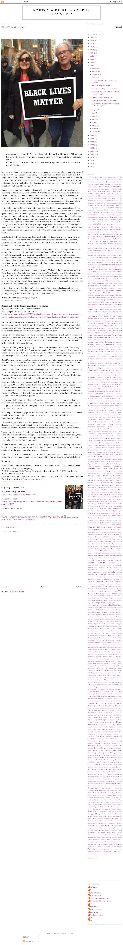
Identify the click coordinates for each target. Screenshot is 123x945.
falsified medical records (107, 232)
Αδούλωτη (107, 351)
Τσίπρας (113, 807)
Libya (96, 269)
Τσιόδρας (102, 807)
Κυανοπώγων (111, 607)
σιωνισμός (97, 764)
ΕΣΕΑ (114, 539)
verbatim (106, 335)
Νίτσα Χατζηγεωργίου (94, 684)
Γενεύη (94, 431)
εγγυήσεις (118, 492)
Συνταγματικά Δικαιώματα (98, 790)
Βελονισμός (118, 419)
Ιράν (111, 565)
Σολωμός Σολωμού (109, 767)
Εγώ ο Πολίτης (97, 494)
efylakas (112, 222)
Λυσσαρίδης (91, 640)
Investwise (90, 255)
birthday (119, 194)
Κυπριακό (99, 610)
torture (112, 321)
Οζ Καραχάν (106, 691)
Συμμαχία (113, 783)
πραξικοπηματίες (103, 741)
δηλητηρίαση (102, 461)
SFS (89, 307)
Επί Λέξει (113, 530)
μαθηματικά (91, 642)
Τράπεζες (108, 802)
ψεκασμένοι (98, 851)
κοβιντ (120, 593)
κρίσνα (105, 607)
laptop (93, 267)
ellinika (97, 224)
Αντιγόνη (119, 382)
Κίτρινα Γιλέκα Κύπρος (96, 593)
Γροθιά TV (98, 457)
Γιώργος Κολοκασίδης (94, 447)
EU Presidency (112, 229)
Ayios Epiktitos (113, 189)
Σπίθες (114, 772)
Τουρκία (107, 800)
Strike (97, 316)
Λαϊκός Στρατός (103, 626)
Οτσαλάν (119, 701)
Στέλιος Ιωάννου (111, 776)
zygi (114, 342)
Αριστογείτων (105, 405)
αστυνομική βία (101, 410)
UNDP (111, 326)
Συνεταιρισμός (106, 788)
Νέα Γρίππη (118, 670)
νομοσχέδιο (104, 687)
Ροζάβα (90, 757)
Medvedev (90, 274)
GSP (108, 241)
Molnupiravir (91, 279)
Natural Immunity (117, 281)
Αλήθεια (100, 363)
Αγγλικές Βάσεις (93, 347)
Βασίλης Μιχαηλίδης (106, 419)
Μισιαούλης (91, 661)
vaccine (97, 333)
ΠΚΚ (97, 727)
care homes (101, 198)
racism (106, 295)
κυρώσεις (90, 617)
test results (119, 318)
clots (95, 205)
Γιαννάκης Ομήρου (106, 436)
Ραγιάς (95, 750)
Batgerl (109, 191)
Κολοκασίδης (91, 598)
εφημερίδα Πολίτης (98, 546)
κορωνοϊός (100, 602)
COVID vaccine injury (97, 210)
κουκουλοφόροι (92, 605)
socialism (13, 519)
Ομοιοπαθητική (103, 696)
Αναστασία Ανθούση (114, 368)
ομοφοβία (119, 696)
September (96, 74)
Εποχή (100, 534)
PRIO (109, 293)
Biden (101, 194)
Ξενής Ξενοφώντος (99, 689)
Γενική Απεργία (102, 431)
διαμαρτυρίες (110, 471)
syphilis (102, 318)
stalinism (90, 314)
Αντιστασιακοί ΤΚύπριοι (96, 389)
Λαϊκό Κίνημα (92, 626)
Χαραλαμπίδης (92, 837)
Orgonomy (105, 285)
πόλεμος (104, 729)
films (107, 234)
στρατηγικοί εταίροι (93, 781)
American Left (109, 184)
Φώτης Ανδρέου (112, 832)
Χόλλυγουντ (112, 842)
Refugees (90, 297)
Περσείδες (96, 722)
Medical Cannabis (106, 271)
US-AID (114, 330)
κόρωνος (119, 603)
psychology (91, 295)
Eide (120, 222)
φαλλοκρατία (117, 816)
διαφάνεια (110, 473)
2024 (92, 43)
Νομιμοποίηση (92, 687)
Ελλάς (96, 506)
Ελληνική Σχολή (93, 508)
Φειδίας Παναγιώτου (95, 821)
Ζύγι (113, 548)
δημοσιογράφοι (107, 466)
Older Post (79, 587)
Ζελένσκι (103, 548)
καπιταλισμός (100, 577)
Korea (106, 262)
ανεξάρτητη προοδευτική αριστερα (99, 377)
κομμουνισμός (109, 600)
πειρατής (94, 720)
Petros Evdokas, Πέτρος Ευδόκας (100, 898)
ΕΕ (107, 494)
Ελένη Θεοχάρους (93, 504)
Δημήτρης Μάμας (93, 464)
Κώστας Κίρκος (93, 621)
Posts (28, 937)
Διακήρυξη (91, 471)
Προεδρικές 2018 (116, 743)
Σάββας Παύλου (116, 757)
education (106, 222)
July (93, 113)
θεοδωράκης (112, 558)
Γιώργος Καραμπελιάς (114, 445)
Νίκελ (97, 677)
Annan (105, 186)
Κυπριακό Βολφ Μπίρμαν (113, 610)
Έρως (101, 539)
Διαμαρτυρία (99, 471)
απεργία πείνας (93, 398)
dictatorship (106, 217)
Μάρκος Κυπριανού (99, 649)
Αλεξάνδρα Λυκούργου (115, 358)
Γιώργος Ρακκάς (112, 450)
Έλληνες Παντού (108, 506)
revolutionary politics (102, 300)
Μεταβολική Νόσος (100, 654)
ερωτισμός (108, 539)
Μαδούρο (119, 640)
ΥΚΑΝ (90, 811)
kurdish (104, 264)
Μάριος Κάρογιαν (101, 647)
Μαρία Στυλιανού (109, 645)
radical (116, 295)
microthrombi (118, 274)
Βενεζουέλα (91, 422)
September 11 (94, 304)
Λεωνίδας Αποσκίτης (94, 633)
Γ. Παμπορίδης (102, 429)
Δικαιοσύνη (118, 478)
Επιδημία (91, 532)
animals (101, 186)
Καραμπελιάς (92, 579)
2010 (92, 154)
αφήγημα (113, 415)
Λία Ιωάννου (106, 633)
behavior (119, 191)
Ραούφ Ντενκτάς (105, 750)
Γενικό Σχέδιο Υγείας (115, 431)
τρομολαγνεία (107, 804)
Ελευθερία (111, 504)
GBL (120, 236)
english (49, 518)
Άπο (101, 398)
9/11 (120, 180)
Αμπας (120, 365)
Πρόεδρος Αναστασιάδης (113, 746)
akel (107, 182)
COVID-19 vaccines (116, 210)
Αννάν (114, 379)
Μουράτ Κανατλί (116, 663)
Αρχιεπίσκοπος (112, 408)
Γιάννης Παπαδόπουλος (109, 440)
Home (42, 587)
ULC (105, 326)
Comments (30, 941)
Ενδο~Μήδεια (109, 518)
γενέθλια (113, 429)
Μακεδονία (105, 642)
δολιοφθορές (118, 487)
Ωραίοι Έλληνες (115, 851)
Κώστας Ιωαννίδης (116, 619)
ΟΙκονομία (106, 694)
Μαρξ (107, 649)
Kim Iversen (115, 260)
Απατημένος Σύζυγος (114, 393)
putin (102, 295)
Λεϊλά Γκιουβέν (105, 628)
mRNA (113, 279)
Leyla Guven (118, 267)
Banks (94, 191)
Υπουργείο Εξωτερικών (95, 814)
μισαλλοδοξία (118, 659)
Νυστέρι (90, 689)
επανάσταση (101, 527)
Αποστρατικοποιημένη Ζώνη (102, 401)
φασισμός (115, 818)
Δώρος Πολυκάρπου (98, 492)
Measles (99, 271)
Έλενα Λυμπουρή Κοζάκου (113, 501)
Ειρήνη (106, 499)
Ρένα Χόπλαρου (111, 753)
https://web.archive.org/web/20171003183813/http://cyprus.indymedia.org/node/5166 (32, 503)
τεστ (101, 797)
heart (101, 243)
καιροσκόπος (96, 572)
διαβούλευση (108, 468)
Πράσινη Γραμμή (116, 741)
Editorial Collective (98, 222)
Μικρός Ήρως (109, 659)
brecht (104, 196)
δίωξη (107, 487)
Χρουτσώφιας (103, 849)
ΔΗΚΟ (96, 461)
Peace (120, 288)
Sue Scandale (104, 316)
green (104, 241)
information (91, 253)
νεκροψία (115, 673)
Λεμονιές (96, 631)
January (95, 132)
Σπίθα (109, 772)
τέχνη (105, 797)
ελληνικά (118, 506)
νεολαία (99, 675)
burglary (109, 196)
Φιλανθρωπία (92, 823)
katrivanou (98, 260)
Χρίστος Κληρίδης (104, 846)
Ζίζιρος (108, 548)
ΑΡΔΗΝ (90, 403)
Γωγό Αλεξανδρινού (110, 457)
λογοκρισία (104, 635)
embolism (104, 225)
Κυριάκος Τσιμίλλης (115, 614)
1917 (14, 518)
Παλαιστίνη (109, 706)
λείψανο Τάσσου (116, 628)
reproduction (101, 297)
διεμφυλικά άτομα (94, 478)
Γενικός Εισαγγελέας (94, 433)
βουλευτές (119, 424)
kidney (109, 260)
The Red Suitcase (98, 321)
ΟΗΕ (111, 691)
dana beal (94, 215)
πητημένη (90, 727)
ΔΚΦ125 (112, 487)
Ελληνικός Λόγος (106, 508)
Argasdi (93, 189)
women (115, 340)
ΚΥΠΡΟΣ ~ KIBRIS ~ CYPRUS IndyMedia (61, 12)
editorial (90, 222)
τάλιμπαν (96, 795)
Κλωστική (114, 593)
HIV (103, 246)
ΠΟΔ (94, 729)
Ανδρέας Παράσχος (102, 375)
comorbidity (91, 208)
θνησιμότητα (101, 560)
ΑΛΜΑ (110, 363)
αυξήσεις (104, 412)
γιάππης (96, 443)
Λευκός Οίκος (110, 631)
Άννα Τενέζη (107, 379)
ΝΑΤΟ (98, 670)
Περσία (102, 722)
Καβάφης (91, 570)
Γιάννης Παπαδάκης (94, 440)
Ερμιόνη (97, 537)
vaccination (91, 333)
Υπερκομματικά (102, 811)
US (96, 330)
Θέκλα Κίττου (103, 558)
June (94, 116)
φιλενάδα (112, 823)
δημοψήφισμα (117, 466)
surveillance (113, 316)
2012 (92, 148)
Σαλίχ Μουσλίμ (103, 760)
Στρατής (102, 781)
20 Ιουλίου (91, 180)
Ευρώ (89, 544)
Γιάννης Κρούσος (117, 436)
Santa (96, 302)
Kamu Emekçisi (113, 257)
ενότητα (101, 520)
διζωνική (107, 478)
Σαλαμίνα (91, 760)
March (94, 125)
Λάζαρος (119, 624)
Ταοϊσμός (109, 795)
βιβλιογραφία (108, 422)
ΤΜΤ (112, 797)
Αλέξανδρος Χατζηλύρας (102, 361)
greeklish (98, 241)
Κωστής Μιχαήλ (104, 624)
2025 (92, 40)
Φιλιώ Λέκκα (100, 825)
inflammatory (118, 250)
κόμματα (90, 600)
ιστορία (90, 567)
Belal (90, 890)
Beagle (114, 191)
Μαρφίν (119, 649)
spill (110, 311)
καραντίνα (100, 579)
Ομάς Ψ (96, 696)
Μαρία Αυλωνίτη (94, 645)
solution (107, 309)
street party (91, 316)
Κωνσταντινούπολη (93, 619)
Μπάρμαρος (91, 666)
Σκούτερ (90, 767)
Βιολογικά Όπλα (117, 422)
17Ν (109, 177)
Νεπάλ (114, 675)
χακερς (114, 835)
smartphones (106, 307)
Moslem (103, 279)
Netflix (90, 283)
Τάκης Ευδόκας (117, 793)
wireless (110, 340)
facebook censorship (93, 232)
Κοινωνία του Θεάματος (95, 595)
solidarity (90, 309)
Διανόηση (119, 471)
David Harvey (100, 215)
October (95, 71)
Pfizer (103, 290)
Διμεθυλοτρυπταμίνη (94, 485)
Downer (93, 219)
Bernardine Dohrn (28, 518)
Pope (105, 293)
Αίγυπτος (91, 354)
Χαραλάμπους (101, 837)
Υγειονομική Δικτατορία (101, 809)
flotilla (117, 234)
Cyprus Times (113, 212)
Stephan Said (114, 314)
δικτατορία (118, 483)
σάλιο (96, 760)
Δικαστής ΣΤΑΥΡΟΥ (109, 480)
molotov (97, 279)
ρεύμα (97, 755)
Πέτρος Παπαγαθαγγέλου (103, 725)
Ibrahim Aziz (106, 248)
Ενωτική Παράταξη (110, 522)
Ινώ (109, 565)
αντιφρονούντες (111, 389)
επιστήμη (103, 532)
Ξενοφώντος (111, 689)
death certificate (112, 215)
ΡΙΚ (104, 755)
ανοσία (119, 379)
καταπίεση (119, 581)
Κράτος (96, 607)
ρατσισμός (117, 750)
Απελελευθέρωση (94, 396)
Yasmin (96, 342)
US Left (109, 330)
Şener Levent (118, 302)
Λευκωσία (118, 631)
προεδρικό (91, 745)
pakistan (98, 288)
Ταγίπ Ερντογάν (106, 793)
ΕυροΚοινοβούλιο (117, 541)
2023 (92, 47)
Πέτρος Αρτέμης (109, 722)
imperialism (97, 250)
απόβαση (106, 398)
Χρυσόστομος (111, 849)
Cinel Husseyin (92, 203)
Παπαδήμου (113, 710)
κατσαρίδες (112, 586)
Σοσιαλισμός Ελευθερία (115, 769)
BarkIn (104, 191)
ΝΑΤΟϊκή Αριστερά (106, 670)
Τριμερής (91, 804)
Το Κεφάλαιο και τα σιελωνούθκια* (104, 100)
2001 (92, 167)
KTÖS (99, 264)
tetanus (90, 321)
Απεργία (119, 396)
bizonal (90, 196)
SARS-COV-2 (102, 302)
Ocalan (120, 283)
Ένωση (120, 520)
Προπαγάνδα (98, 748)
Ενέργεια (90, 520)
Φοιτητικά (106, 828)
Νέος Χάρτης (107, 675)
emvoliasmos (96, 227)
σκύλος (101, 767)
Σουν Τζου (101, 772)
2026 (92, 37)
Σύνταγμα (119, 788)
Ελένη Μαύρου (103, 504)
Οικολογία (91, 694)
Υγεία (89, 809)
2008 (92, 160)
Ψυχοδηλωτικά (106, 851)
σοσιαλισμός (102, 769)
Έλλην (101, 506)
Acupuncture (91, 182)
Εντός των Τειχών (111, 520)
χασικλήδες (96, 839)
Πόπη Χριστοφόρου (100, 739)
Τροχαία (114, 804)
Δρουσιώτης (91, 490)
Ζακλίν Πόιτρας (116, 546)
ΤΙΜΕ (108, 797)
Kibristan (104, 260)
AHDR (101, 182)
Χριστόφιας (93, 849)
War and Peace (117, 335)
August (94, 110)
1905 (9, 518)
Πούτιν (112, 739)
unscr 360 (119, 328)
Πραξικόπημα (92, 741)
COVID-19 (107, 210)
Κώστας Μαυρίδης (116, 621)
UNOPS (108, 328)
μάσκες (95, 652)
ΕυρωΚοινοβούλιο (106, 544)
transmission (118, 321)
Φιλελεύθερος (102, 823)
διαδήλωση (118, 468)
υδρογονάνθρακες (116, 809)
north (110, 283)
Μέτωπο (98, 656)
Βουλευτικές (91, 426)
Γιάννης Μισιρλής (116, 438)
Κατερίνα (119, 584)
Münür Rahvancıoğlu (93, 281)
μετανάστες (109, 654)
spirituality (115, 311)
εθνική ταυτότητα (106, 497)
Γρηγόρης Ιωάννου (101, 454)
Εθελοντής (111, 494)
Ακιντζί (98, 356)
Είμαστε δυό (95, 499)
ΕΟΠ (89, 527)
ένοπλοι (96, 520)
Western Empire (105, 337)
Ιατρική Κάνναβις (97, 562)
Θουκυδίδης (110, 560)
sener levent (110, 302)
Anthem (110, 186)
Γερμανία (109, 433)
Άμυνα (90, 368)
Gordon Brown (117, 239)
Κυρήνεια (111, 612)
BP (99, 196)
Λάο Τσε (96, 628)
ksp (114, 262)
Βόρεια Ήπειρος (108, 424)
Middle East (98, 276)
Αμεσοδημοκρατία (102, 365)
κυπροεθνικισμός (94, 612)
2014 (92, 142)
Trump (95, 323)
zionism (110, 342)
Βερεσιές (98, 422)
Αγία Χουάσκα (103, 347)
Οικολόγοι (99, 694)
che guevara (99, 200)
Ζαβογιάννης (107, 546)
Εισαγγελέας (112, 499)
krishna (111, 262)
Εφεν (120, 544)
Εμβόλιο (90, 513)
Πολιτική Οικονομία (94, 731)
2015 (92, 138)
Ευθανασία (108, 541)
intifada (120, 253)
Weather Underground (27, 519)
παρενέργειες (92, 715)
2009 (92, 157)
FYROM (98, 236)
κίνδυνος (119, 588)
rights (115, 300)
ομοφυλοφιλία (92, 698)
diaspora (101, 217)
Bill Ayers (41, 518)
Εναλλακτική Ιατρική (115, 515)
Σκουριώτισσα (118, 764)
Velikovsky (100, 335)
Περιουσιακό (113, 720)
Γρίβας (111, 454)
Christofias (107, 200)
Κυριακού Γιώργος (95, 909)
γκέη (103, 452)
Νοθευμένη (104, 684)
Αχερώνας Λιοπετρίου (94, 417)
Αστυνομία (91, 410)
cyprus (97, 212)
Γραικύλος (91, 454)
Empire (90, 227)
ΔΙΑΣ (103, 473)
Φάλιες (110, 816)
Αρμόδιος (90, 408)
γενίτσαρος (103, 433)
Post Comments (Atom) (17, 591)
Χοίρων (106, 842)
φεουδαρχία (118, 821)
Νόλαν (109, 684)
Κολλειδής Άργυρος (116, 595)
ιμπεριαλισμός (93, 565)
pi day (99, 293)
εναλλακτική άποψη (101, 515)
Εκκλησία (91, 501)
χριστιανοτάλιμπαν (115, 844)
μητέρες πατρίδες (108, 656)
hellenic (105, 243)
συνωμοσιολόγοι (112, 790)
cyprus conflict (104, 212)
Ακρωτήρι (118, 356)
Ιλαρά (120, 562)
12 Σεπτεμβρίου (93, 177)
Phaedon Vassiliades (115, 290)
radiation (111, 295)
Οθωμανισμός (117, 691)
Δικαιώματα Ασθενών (95, 480)
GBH (117, 236)
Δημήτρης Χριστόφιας (108, 464)
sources (112, 309)
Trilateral (90, 323)
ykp (106, 342)
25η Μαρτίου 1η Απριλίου (102, 180)
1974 (120, 177)
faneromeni (118, 232)
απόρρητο (90, 401)
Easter (106, 219)
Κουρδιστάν (113, 605)
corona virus (110, 208)
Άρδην (96, 403)
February (95, 128)
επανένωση (98, 530)
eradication (91, 229)
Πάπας (120, 710)
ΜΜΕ (94, 663)
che (95, 200)
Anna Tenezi (93, 887)
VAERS (95, 335)
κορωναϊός (91, 603)
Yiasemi (101, 342)
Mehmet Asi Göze (100, 274)
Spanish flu (95, 311)
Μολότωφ (107, 663)
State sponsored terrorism (99, 314)
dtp (100, 219)
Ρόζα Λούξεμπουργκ (116, 755)
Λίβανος (114, 633)
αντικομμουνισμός (93, 384)
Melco (108, 274)
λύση (120, 638)
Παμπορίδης (96, 708)
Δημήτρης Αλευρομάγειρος (114, 461)
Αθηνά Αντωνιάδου (116, 351)
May (94, 119)
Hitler (99, 246)
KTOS (95, 264)
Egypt (116, 222)
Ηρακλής (90, 553)
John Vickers (95, 257)
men (112, 274)
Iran (95, 255)
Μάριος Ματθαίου (112, 647)
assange (103, 189)
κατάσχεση (110, 584)
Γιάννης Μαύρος (105, 438)
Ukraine (102, 326)
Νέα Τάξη (98, 673)
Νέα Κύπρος (92, 673)
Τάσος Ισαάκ (117, 795)
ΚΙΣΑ (120, 591)
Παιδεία (101, 706)
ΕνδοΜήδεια (118, 518)
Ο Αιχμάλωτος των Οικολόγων (102, 97)
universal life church (99, 328)
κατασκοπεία (92, 584)
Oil (100, 285)
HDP (120, 241)
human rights (113, 246)
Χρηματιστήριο (92, 844)
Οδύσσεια (98, 691)
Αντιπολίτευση (117, 384)
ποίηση (99, 729)
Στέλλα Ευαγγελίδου (104, 779)
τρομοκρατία (98, 804)
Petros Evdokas (59, 518)
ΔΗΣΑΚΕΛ (91, 468)
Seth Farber (119, 304)
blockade (95, 196)
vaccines (90, 335)
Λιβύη (120, 633)
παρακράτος (92, 713)
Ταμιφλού (102, 795)
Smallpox (99, 307)
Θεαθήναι (109, 555)
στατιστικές (91, 776)
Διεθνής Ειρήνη (108, 475)
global (110, 239)
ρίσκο (107, 755)
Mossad (108, 279)
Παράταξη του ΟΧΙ (102, 713)
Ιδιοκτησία (112, 562)
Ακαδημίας (107, 354)
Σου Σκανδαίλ (92, 772)
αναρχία (99, 368)
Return (120, 297)
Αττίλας (98, 412)
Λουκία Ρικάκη (103, 638)
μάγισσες (104, 640)
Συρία (120, 790)
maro (90, 920)
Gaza (114, 236)
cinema (99, 203)
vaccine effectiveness (106, 333)
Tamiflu (107, 318)
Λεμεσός (90, 631)
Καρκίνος (119, 579)
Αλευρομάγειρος (92, 363)
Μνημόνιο (100, 663)
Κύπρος (104, 612)
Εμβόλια (109, 511)
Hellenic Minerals (93, 246)
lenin (106, 267)
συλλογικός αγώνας (93, 783)
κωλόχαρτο (99, 617)
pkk (103, 293)
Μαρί (120, 642)
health (96, 243)
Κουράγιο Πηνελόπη (102, 605)
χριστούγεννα (117, 846)
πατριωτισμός (97, 717)
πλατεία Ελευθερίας (106, 727)
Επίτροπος (90, 534)
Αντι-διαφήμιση (111, 382)
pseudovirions (118, 293)
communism (118, 205)
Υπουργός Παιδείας (109, 814)
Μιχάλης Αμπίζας (111, 661)
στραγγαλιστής (117, 779)
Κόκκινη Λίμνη (106, 595)
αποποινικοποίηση (116, 398)
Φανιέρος (100, 818)
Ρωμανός (96, 757)
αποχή (114, 401)
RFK (111, 300)
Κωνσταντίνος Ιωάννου (113, 617)
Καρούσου (109, 581)
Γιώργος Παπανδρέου (101, 450)
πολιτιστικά (92, 734)
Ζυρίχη (118, 548)
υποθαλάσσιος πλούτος (115, 811)
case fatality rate (109, 198)
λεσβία (102, 631)
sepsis (89, 304)
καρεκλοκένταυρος (109, 579)
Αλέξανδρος (91, 361)
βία (102, 422)
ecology (114, 219)
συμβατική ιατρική (104, 783)
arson (96, 189)
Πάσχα (90, 717)
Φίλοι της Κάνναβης (113, 825)
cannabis (114, 196)
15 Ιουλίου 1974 (103, 177)
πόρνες (108, 739)
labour (117, 264)
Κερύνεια (118, 586)
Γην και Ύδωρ (97, 436)
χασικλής (103, 839)
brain (101, 196)
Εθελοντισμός (97, 497)
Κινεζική (90, 591)
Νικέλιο (102, 677)
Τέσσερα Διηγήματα (94, 797)
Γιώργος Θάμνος (110, 443)
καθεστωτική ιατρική (104, 570)
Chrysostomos (114, 200)
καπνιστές (118, 577)
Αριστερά (97, 405)
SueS (90, 904)
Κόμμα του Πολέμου (115, 598)
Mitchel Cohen (112, 276)
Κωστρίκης (112, 624)
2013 (92, 145)
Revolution (90, 300)
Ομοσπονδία (112, 696)
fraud (89, 236)
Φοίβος (91, 918)
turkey (112, 323)
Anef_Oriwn (95, 186)
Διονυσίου (105, 485)
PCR (116, 288)
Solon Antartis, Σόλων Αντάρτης (100, 901)
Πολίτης (119, 729)
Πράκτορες (118, 739)
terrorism (112, 318)
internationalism (106, 253)
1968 (18, 518)
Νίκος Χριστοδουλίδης (115, 682)
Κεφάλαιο (91, 588)
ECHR (110, 219)
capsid (95, 198)
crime (89, 212)
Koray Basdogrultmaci (98, 262)
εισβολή (119, 499)
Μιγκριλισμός (91, 659)
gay (111, 236)
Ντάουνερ (112, 687)
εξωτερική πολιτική (94, 525)
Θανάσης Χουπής (116, 553)
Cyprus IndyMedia (95, 893)
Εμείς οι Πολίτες (98, 513)
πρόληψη (90, 748)
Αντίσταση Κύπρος (116, 387)
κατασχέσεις (101, 584)
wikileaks (104, 340)
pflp (107, 290)
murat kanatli (103, 281)
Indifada (104, 250)
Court (89, 210)
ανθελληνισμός (117, 377)
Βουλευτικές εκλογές (105, 426)
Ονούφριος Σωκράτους (105, 698)
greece (90, 241)
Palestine (104, 288)
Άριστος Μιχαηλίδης (116, 405)
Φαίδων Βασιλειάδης (100, 816)
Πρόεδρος (100, 746)
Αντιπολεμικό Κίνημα (105, 384)
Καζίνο (96, 570)
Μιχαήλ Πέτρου (100, 661)
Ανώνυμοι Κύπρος (100, 391)
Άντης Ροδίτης (100, 382)
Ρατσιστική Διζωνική (96, 753)
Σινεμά (90, 764)
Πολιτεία (113, 729)
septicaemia (112, 304)
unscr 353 (113, 328)
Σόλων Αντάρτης (95, 912)
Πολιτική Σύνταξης (107, 731)
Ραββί (89, 750)
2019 (92, 59)
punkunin (97, 295)
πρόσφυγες (114, 748)
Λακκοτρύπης (114, 626)
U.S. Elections (95, 326)
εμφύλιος (91, 515)
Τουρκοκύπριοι (115, 800)
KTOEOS (119, 262)
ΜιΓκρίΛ (119, 656)
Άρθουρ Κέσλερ (104, 403)
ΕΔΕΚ (104, 494)
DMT (89, 219)
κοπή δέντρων (118, 600)
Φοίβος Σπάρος (98, 828)
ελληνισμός (117, 508)
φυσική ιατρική (101, 832)
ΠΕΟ (99, 720)
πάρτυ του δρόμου (115, 715)
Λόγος (120, 635)
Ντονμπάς (119, 687)
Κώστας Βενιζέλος (105, 619)
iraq (98, 255)
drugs (97, 219)
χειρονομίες (99, 842)
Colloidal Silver (101, 205)
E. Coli (103, 219)
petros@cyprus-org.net (27, 297)
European (119, 229)
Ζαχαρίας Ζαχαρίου (94, 548)
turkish (116, 323)
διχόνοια (98, 487)
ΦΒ (121, 818)
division (120, 217)
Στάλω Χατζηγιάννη (115, 774)
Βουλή (116, 426)
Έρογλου (114, 537)
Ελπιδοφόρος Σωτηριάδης (96, 511)
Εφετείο (90, 546)
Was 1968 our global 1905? (13, 27)
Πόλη (109, 729)
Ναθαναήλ (100, 668)
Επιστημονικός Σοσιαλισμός (114, 532)
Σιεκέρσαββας (118, 762)
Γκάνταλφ (99, 452)
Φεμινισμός (108, 821)
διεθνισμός (119, 475)
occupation (91, 285)
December (95, 68)
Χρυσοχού (119, 849)
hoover (107, 246)
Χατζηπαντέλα (117, 839)
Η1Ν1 (101, 551)
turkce (107, 323)
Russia (120, 300)
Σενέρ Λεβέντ (102, 762)
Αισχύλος (98, 354)
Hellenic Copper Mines (115, 243)
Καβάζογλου (118, 567)
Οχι (97, 703)
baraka (99, 191)
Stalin (120, 311)
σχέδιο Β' (91, 793)
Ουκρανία (91, 703)
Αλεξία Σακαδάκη (116, 361)
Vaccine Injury (117, 333)
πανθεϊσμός (118, 708)
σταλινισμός (102, 774)
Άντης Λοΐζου (92, 382)
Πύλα (120, 748)
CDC (115, 198)
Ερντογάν (106, 537)
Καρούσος (100, 581)
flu (121, 234)
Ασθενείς (119, 408)
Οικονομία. (114, 694)
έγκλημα (90, 494)
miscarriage (105, 276)
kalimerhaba (105, 257)
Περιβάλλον (105, 720)
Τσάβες (119, 804)
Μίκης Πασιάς (100, 659)
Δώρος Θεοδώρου (112, 490)
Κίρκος (116, 591)
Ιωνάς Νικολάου (99, 567)
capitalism (90, 198)
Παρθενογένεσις (102, 715)
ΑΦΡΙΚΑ (119, 415)
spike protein (105, 311)
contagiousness (102, 208)
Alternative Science (98, 184)
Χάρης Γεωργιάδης (111, 837)
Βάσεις (114, 417)
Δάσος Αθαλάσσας (102, 459)
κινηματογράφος (108, 591)
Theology (107, 321)
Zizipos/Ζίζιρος (94, 906)
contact (96, 208)
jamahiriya (113, 255)
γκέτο (107, 452)
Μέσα (105, 652)
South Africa (118, 309)
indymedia (111, 250)
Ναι (106, 668)
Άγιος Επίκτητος (100, 349)
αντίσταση (105, 387)
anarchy (116, 184)
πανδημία (103, 708)
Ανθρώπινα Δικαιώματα (95, 379)
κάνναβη (111, 572)
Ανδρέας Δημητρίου (116, 370)
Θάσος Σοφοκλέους (100, 555)
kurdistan (109, 264)
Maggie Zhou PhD (95, 895)
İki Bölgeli (114, 248)
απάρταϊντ (99, 393)
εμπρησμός (106, 513)
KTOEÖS (90, 264)
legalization (100, 267)
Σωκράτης (97, 793)
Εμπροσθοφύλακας (116, 513)
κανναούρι (111, 574)
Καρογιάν (91, 581)
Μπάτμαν (98, 666)
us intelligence (102, 330)
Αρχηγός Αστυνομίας (100, 408)
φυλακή (119, 828)
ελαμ (103, 501)
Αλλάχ (106, 363)
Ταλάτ (90, 795)
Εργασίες (104, 534)
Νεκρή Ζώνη (105, 673)
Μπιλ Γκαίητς (105, 666)
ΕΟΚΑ (103, 525)
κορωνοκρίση (111, 603)
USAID (119, 330)
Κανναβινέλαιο (93, 574)
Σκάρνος (104, 764)
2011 (92, 151)
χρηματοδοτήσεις (102, 844)
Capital (120, 196)
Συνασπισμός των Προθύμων (99, 786)
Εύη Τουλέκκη (99, 541)
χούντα (119, 842)
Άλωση (115, 363)
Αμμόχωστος (112, 365)
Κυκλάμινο (91, 610)
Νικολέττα (100, 680)
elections (90, 225)
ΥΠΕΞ (95, 811)
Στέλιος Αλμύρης (100, 776)
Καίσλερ (104, 572)
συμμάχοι (119, 783)
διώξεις (103, 487)
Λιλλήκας (91, 635)
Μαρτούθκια (112, 649)
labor (113, 264)
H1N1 (111, 241)
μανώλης (111, 642)
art (99, 189)
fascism (90, 234)
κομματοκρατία (98, 600)
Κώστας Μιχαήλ (93, 624)
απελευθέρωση (108, 396)
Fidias (104, 234)
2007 (92, 163)
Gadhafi (107, 236)
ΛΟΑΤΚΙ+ (97, 635)
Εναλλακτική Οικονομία (96, 518)
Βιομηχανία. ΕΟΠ (94, 424)
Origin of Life (112, 285)
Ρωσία (102, 757)
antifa (114, 186)
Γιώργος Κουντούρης (108, 447)
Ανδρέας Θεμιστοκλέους (95, 372)
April (94, 122)
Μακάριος (98, 642)
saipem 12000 (91, 302)
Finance (111, 234)
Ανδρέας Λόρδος (110, 372)
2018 (92, 62)
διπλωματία (91, 487)
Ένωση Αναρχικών (93, 522)
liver (99, 269)
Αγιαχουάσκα (113, 347)
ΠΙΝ (95, 727)
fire (114, 234)
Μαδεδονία (111, 640)
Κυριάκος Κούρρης (102, 614)
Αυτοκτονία (98, 415)
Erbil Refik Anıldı (98, 229)
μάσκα (90, 652)
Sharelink (93, 307)
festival (100, 234)
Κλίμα (107, 593)
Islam (100, 255)
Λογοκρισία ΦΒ (112, 635)
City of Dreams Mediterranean (109, 203)
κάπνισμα (110, 577)
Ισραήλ (119, 565)
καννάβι (119, 572)
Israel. (108, 255)
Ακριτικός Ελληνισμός (108, 356)
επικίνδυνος (97, 532)
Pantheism (111, 288)
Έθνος (89, 499)
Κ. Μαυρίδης (109, 567)
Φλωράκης (91, 828)
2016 (92, 135)
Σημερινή (110, 762)
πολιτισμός (118, 731)
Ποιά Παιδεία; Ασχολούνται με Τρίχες (105, 89)
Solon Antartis (99, 309)
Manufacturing (108, 269)
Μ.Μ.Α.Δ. (98, 640)
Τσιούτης (108, 807)
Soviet (89, 311)
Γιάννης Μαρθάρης (93, 438)
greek (94, 241)
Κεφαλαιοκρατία (101, 588)
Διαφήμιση (119, 473)
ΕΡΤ (120, 537)
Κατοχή (105, 586)
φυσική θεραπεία (111, 830)
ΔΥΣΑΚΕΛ (104, 490)
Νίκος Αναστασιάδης (111, 680)
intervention (114, 253)
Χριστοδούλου (92, 846)
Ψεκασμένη (91, 851)
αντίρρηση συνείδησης (94, 387)
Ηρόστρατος (97, 553)
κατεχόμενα (91, 586)
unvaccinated (91, 330)
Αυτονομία (106, 415)
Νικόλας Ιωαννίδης (110, 677)
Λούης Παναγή (93, 638)
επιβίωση (119, 530)
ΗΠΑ (120, 551)
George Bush (105, 239)
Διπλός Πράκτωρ (116, 485)
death (106, 215)
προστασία (107, 748)
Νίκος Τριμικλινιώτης (100, 682)
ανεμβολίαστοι (117, 375)
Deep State (95, 217)
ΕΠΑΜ (93, 527)
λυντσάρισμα (113, 638)
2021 (92, 53)
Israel (104, 255)
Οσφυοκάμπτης (110, 701)
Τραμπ (98, 802)
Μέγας (101, 652)
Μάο (116, 642)
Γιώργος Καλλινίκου (99, 445)
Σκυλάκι (96, 767)
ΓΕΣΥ (114, 433)
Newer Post (5, 587)
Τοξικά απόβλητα (99, 800)
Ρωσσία (107, 757)
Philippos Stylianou (93, 293)
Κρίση (100, 607)
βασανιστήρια (107, 417)
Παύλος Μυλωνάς (116, 717)
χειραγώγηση (91, 842)
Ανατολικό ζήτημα (104, 370)
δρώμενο (97, 490)
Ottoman (119, 285)
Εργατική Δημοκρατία (115, 534)
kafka (100, 257)
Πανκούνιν (105, 710)
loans (102, 269)
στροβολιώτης (110, 781)
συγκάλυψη (118, 781)
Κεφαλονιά (112, 588)
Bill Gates (114, 194)
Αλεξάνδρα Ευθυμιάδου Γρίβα (97, 358)
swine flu (96, 318)
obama (115, 283)
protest (112, 293)
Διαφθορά (91, 475)
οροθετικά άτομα (99, 701)
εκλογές (97, 501)
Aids (104, 182)
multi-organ (119, 279)
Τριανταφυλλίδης (117, 802)
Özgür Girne (91, 288)
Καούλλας (91, 577)
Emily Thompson (111, 225)
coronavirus (118, 208)
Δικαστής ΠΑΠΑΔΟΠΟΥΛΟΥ (103, 483)
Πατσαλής (106, 717)
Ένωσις (101, 522)
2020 (92, 56)
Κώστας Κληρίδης (104, 621)
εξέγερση (119, 522)
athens (107, 189)
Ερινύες (90, 537)
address (96, 182)
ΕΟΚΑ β (114, 525)
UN (108, 326)
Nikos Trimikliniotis (98, 283)
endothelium (104, 227)
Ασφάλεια (111, 410)
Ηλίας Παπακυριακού (110, 551)
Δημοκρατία (97, 466)
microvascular (91, 276)
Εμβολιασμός (117, 511)
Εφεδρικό (114, 544)
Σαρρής (111, 760)
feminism (95, 234)
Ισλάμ (115, 565)
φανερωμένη (92, 818)
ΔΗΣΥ (99, 468)
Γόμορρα (119, 452)
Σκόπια (110, 764)
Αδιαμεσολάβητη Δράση (95, 351)
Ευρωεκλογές (96, 544)
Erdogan (106, 229)
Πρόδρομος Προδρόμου (102, 743)
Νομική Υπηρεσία (117, 684)
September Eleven (103, 304)
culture (93, 212)
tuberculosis (101, 323)
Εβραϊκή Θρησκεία (109, 492)
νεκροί (111, 673)
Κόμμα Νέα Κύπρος (102, 598)
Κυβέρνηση (118, 607)
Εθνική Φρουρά (117, 497)
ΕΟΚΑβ (119, 525)
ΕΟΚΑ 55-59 (108, 525)
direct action (113, 217)
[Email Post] (65, 516)
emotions (119, 225)
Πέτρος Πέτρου (117, 725)
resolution (107, 297)
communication (110, 205)
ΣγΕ (95, 762)
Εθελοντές (95, 77)
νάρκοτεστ (112, 668)
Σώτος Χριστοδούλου (96, 915)
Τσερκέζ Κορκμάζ (93, 807)
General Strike (92, 239)
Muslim (110, 281)
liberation (91, 269)
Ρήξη (100, 755)
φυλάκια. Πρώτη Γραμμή (96, 830)
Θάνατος (90, 555)
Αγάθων (98, 344)
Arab (89, 189)
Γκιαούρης (112, 452)
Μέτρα (115, 654)
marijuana (115, 269)
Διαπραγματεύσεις (94, 473)
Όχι (102, 703)
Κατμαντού (99, 586)
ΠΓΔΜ (90, 720)
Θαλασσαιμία (106, 553)
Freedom (93, 236)
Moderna (119, 276)
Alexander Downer (113, 182)
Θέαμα (115, 555)
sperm (99, 311)
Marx (94, 271)
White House (114, 337)
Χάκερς (119, 835)
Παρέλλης (111, 713)
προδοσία (90, 743)
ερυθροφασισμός (93, 539)
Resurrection (114, 297)
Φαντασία (107, 818)
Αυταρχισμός (112, 412)
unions (116, 326)
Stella (108, 314)
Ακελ (114, 354)
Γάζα (108, 429)
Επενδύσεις (106, 530)
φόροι (115, 828)
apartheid (119, 186)
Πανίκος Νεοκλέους (94, 710)
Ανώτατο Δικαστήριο (112, 391)
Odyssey (97, 285)
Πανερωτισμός (110, 708)
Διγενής (98, 475)
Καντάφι (119, 574)
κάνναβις (103, 574)
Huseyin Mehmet (98, 248)
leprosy (110, 267)
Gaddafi (103, 236)
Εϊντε (101, 499)
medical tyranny (117, 271)
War (110, 335)
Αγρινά (119, 349)
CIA (120, 200)
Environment (118, 227)
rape (120, 295)
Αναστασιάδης (93, 370)
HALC (116, 241)
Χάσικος (109, 839)
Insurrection (98, 253)
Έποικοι (96, 534)
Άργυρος (119, 401)
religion (95, 297)
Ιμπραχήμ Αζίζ (103, 565)
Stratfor (120, 314)
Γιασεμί (101, 443)
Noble (106, 283)
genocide (99, 239)
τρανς (103, 802)
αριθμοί (112, 403)
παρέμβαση (118, 713)
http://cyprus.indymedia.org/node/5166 (18, 494)
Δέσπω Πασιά (112, 459)
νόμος (99, 687)
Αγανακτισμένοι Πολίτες (112, 344)
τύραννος (119, 807)
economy (119, 219)
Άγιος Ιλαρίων (111, 349)
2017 (92, 65)
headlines (91, 243)
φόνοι (110, 828)
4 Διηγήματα (114, 180)
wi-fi (99, 340)
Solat (120, 307)
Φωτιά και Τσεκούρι (103, 835)
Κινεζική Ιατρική (98, 591)
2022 (92, 50)
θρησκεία (119, 560)
